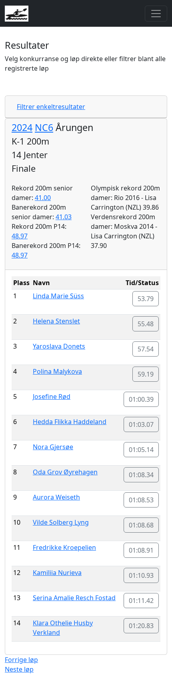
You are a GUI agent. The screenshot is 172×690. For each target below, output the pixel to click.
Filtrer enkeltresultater (51, 106)
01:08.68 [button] (141, 525)
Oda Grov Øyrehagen (65, 472)
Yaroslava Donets (59, 346)
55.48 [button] (146, 323)
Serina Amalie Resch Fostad (74, 597)
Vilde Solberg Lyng (61, 522)
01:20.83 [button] (141, 625)
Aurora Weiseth (56, 497)
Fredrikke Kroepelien (64, 547)
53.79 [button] (146, 298)
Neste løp (19, 669)
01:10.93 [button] (141, 575)
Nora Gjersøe (53, 446)
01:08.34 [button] (141, 474)
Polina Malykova (57, 371)
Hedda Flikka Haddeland (69, 421)
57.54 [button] (146, 349)
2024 (22, 127)
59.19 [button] (146, 374)
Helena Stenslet (56, 321)
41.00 (43, 197)
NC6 (44, 127)
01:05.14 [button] (141, 449)
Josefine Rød (51, 396)
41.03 (64, 216)
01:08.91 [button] (141, 550)
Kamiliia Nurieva (57, 572)
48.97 (20, 236)
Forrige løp (21, 659)
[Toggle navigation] (156, 14)
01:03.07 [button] (141, 424)
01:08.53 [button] (141, 500)
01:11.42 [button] (141, 600)
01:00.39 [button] (141, 399)
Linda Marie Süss (58, 295)
